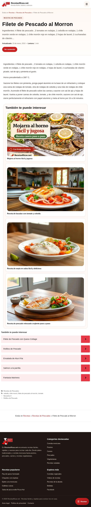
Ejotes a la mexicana (9, 482)
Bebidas (50, 486)
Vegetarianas (51, 459)
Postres (50, 447)
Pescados (50, 455)
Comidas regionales (54, 474)
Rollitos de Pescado (10, 398)
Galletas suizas (7, 486)
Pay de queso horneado (10, 474)
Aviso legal (6, 503)
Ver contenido (9, 49)
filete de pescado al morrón (27, 393)
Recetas (12, 12)
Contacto (31, 503)
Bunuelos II (7, 396)
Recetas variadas (53, 463)
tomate (40, 393)
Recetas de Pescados (24, 12)
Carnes (49, 451)
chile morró (13, 393)
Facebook (50, 490)
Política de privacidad (18, 503)
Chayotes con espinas (10, 478)
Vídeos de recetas (53, 478)
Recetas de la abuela (54, 482)
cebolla (6, 393)
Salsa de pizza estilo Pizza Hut (13, 490)
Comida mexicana (53, 443)
